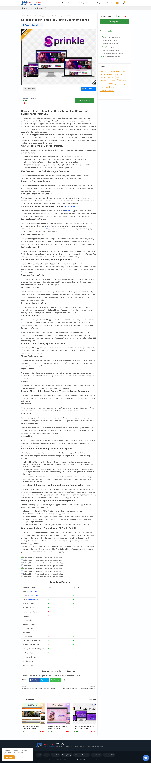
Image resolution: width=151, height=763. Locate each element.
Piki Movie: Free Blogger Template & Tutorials (31, 727)
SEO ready (30, 16)
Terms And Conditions (81, 755)
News (118, 77)
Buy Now (86, 101)
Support (100, 3)
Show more (92, 699)
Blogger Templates (106, 74)
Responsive (122, 80)
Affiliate (111, 3)
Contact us (55, 755)
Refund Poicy (96, 755)
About (46, 755)
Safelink (103, 84)
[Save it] (42, 705)
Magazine (111, 77)
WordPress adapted (107, 90)
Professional (112, 80)
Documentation (31, 591)
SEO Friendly (112, 84)
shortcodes (69, 211)
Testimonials (39, 8)
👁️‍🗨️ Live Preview (29, 89)
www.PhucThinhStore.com (82, 760)
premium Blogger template (48, 229)
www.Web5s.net (97, 760)
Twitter (46, 680)
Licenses (24, 8)
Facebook (35, 680)
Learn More (19, 753)
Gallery (103, 77)
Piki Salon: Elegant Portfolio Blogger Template (57, 727)
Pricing (81, 3)
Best (124, 71)
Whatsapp (56, 680)
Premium (103, 80)
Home (64, 3)
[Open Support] (146, 758)
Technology (104, 87)
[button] (127, 3)
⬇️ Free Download (88, 89)
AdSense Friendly (115, 71)
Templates (71, 3)
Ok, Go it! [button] (9, 757)
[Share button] (63, 680)
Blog (30, 8)
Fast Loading (119, 74)
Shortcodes (90, 3)
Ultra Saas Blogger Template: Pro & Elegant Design (84, 727)
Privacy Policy (66, 755)
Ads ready (104, 71)
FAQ (46, 8)
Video (112, 87)
